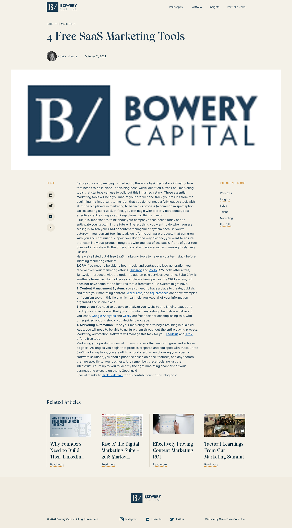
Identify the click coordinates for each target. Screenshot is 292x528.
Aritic (189, 334)
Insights (225, 199)
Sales (223, 205)
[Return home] (62, 7)
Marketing (226, 218)
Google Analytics (104, 316)
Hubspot (136, 270)
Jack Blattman (112, 375)
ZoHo (153, 270)
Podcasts (226, 193)
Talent (224, 212)
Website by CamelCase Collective (225, 519)
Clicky (127, 316)
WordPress (134, 293)
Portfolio (225, 224)
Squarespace (159, 293)
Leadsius (172, 334)
